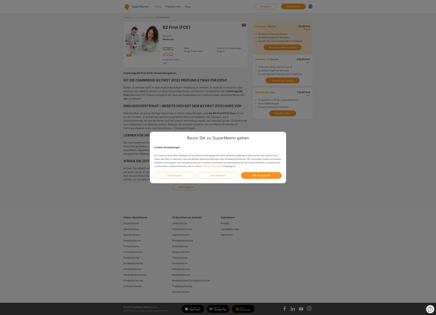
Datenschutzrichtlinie (212, 166)
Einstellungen (174, 175)
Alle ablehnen (218, 175)
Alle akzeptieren (261, 175)
